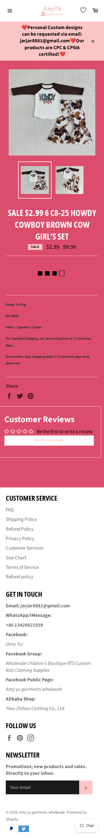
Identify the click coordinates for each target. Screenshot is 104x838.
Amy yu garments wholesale (42, 812)
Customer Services (24, 548)
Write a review (49, 440)
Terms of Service (22, 567)
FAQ (10, 509)
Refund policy (19, 576)
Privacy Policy (20, 538)
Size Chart (16, 557)
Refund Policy (20, 529)
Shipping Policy (21, 519)
